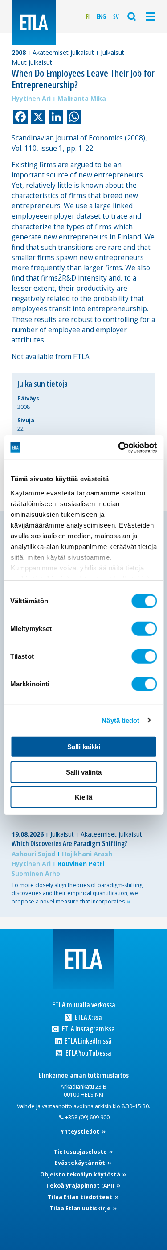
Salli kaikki (83, 747)
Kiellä (83, 797)
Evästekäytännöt (80, 1163)
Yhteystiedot (81, 1131)
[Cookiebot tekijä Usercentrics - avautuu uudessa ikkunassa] (119, 447)
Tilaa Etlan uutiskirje (80, 1208)
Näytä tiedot (120, 720)
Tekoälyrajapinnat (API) (80, 1185)
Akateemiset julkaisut (63, 52)
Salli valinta (84, 772)
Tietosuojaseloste (80, 1151)
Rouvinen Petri (80, 863)
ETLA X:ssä (87, 1017)
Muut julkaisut (32, 62)
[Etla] (34, 22)
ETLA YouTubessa (87, 1053)
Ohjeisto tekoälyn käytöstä (81, 1174)
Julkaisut (112, 52)
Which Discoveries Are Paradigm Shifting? (69, 843)
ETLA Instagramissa (87, 1029)
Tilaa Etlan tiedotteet (81, 1197)
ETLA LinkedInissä (87, 1041)
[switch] (144, 629)
